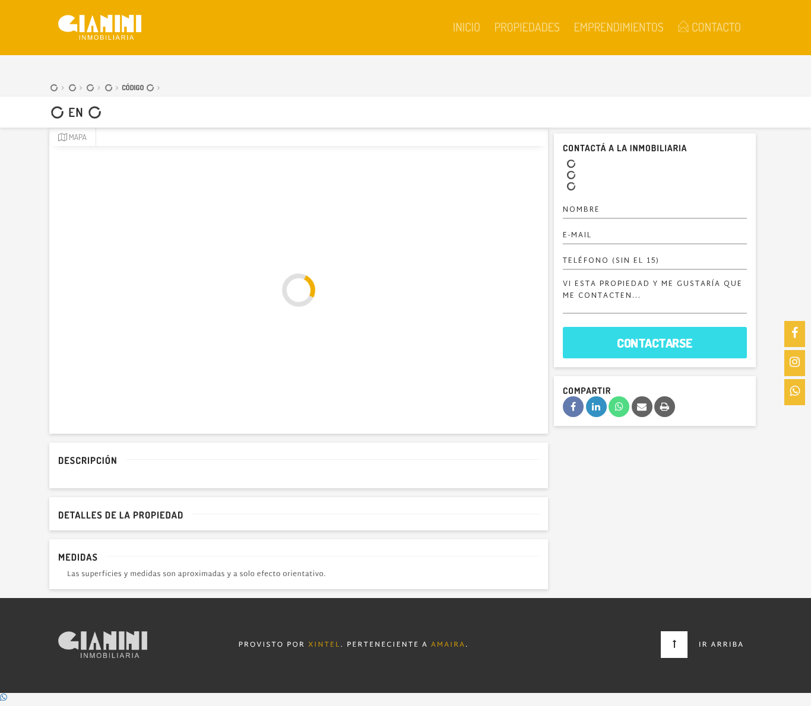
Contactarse (655, 343)
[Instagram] (794, 363)
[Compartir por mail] (642, 406)
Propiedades (526, 26)
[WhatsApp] (794, 392)
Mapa (77, 137)
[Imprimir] (664, 406)
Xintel (324, 645)
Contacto (715, 26)
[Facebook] (794, 334)
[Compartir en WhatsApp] (619, 406)
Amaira (448, 645)
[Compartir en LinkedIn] (596, 406)
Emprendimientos (618, 26)
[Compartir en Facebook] (573, 406)
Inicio (466, 26)
